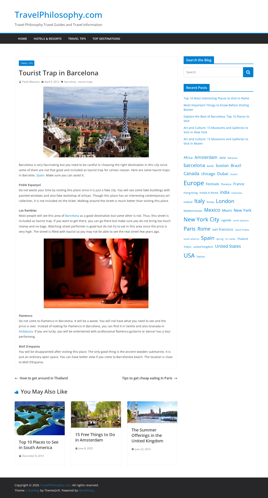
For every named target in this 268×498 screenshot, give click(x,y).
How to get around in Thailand (44, 378)
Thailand (242, 239)
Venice (201, 256)
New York (242, 210)
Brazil (236, 165)
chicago (208, 173)
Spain (40, 175)
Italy (199, 200)
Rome (203, 228)
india (224, 192)
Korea (210, 202)
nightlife (226, 220)
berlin (210, 166)
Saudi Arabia (242, 229)
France (238, 183)
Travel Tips (77, 39)
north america (241, 220)
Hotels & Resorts (48, 39)
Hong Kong (191, 193)
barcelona (70, 81)
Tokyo (187, 247)
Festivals (212, 184)
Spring (219, 238)
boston (222, 165)
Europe (194, 183)
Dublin (234, 174)
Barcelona (72, 216)
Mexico (212, 210)
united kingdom (203, 247)
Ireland (188, 202)
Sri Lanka (230, 238)
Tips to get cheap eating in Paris (147, 378)
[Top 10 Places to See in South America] (40, 404)
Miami (227, 210)
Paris (190, 228)
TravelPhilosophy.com (58, 14)
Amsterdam (206, 157)
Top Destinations (106, 39)
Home (22, 39)
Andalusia (26, 331)
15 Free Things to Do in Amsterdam (95, 437)
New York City (201, 219)
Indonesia (236, 192)
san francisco (222, 229)
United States (228, 246)
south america (191, 238)
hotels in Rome (209, 193)
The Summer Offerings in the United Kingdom (147, 435)
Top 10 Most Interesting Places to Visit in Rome (216, 98)
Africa (188, 157)
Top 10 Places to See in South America (38, 444)
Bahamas (232, 158)
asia (222, 157)
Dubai (222, 173)
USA (189, 255)
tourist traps (85, 81)
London (225, 201)
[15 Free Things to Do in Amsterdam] (96, 404)
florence (226, 184)
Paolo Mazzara (31, 81)
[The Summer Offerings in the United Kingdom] (152, 404)
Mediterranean (193, 211)
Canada (191, 173)
